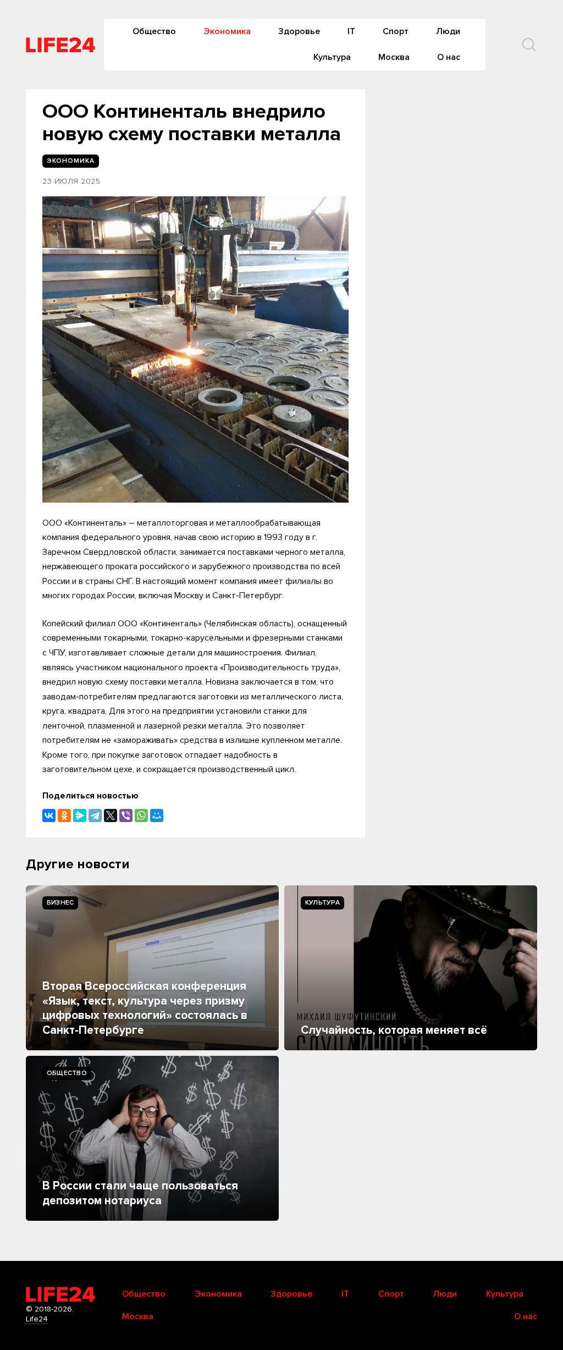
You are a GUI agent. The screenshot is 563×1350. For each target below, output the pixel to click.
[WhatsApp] (141, 815)
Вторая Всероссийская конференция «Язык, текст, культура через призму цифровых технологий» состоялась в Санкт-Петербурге (144, 1008)
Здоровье (299, 31)
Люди (448, 31)
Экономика (227, 31)
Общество (154, 31)
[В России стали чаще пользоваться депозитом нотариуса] (152, 1138)
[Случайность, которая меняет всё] (410, 967)
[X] (110, 815)
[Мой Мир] (156, 815)
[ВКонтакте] (49, 815)
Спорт (396, 31)
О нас (448, 57)
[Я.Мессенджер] (79, 815)
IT (351, 31)
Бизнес (60, 903)
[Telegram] (95, 815)
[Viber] (126, 815)
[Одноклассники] (64, 815)
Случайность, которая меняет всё (394, 1030)
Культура (332, 57)
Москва (394, 57)
